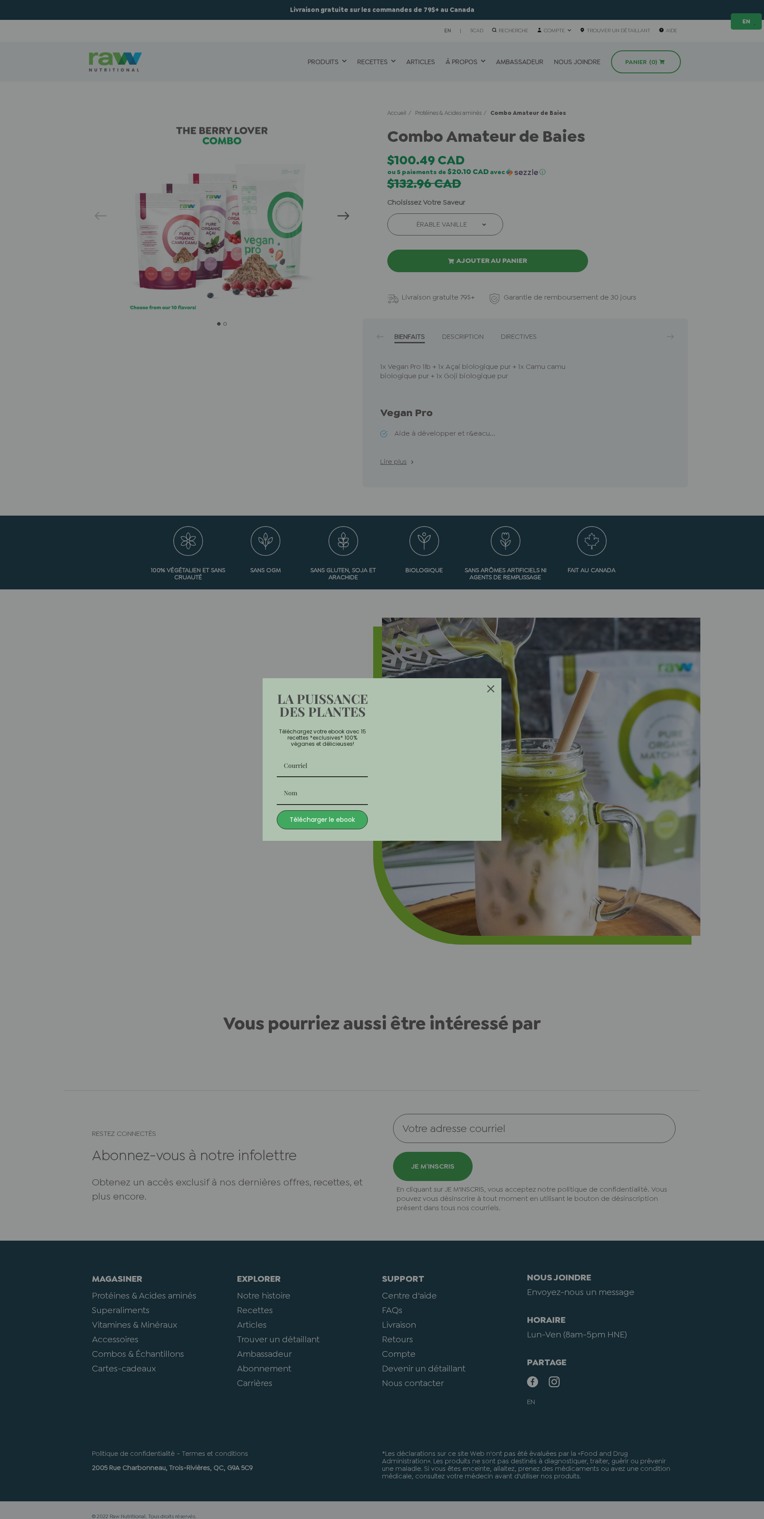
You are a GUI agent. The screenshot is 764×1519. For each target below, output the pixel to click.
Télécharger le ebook (322, 819)
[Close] (490, 688)
